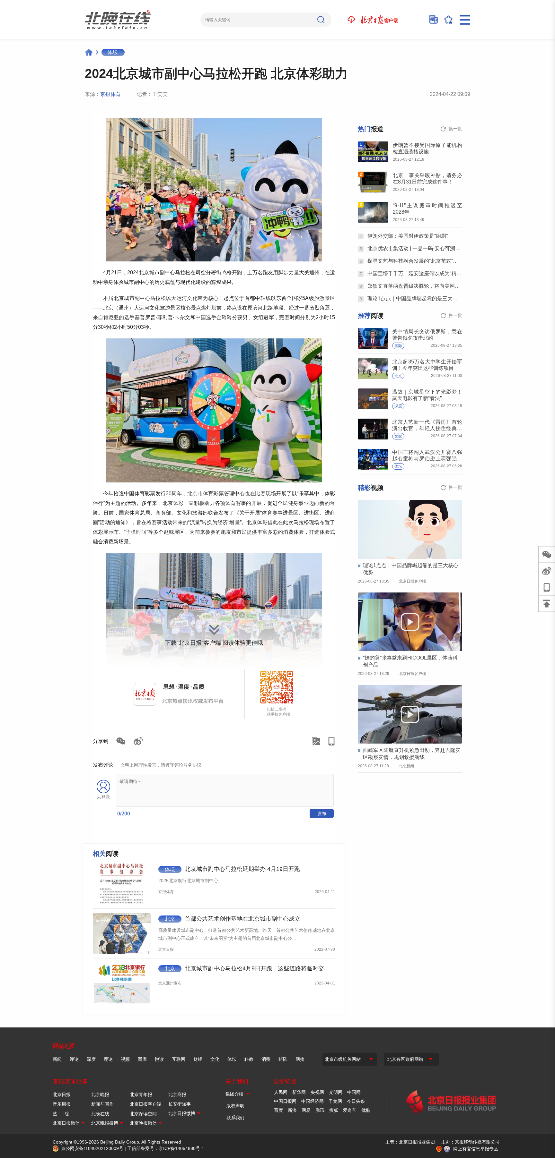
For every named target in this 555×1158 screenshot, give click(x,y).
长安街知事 (179, 1104)
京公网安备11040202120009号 (92, 1148)
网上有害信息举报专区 (475, 1148)
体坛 (112, 52)
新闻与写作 (102, 1104)
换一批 (455, 128)
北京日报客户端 (145, 1104)
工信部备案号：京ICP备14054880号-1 (165, 1148)
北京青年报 (141, 1094)
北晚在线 (100, 1113)
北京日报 (62, 1094)
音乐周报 (62, 1104)
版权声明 (235, 1105)
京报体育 (110, 94)
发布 (321, 813)
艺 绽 (61, 1113)
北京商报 (177, 1094)
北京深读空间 (143, 1113)
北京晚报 (100, 1094)
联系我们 (235, 1117)
